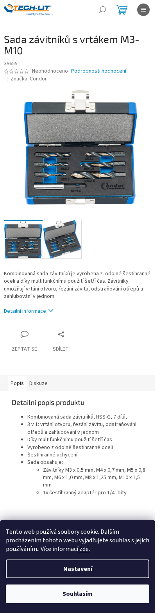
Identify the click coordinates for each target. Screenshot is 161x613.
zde (84, 549)
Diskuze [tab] (38, 383)
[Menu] (143, 10)
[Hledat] (102, 10)
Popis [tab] (17, 383)
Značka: (29, 79)
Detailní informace (25, 311)
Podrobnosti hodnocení (98, 71)
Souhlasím (78, 594)
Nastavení (77, 569)
